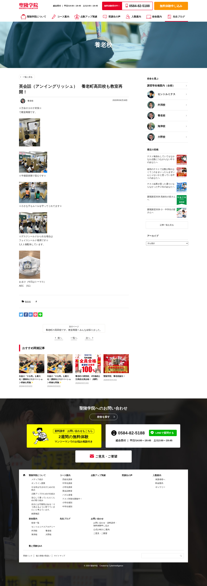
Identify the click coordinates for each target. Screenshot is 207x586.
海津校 (34, 534)
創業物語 (35, 514)
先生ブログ (179, 16)
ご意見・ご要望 (106, 456)
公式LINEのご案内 (101, 529)
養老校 (28, 302)
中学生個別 (67, 506)
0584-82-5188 (131, 433)
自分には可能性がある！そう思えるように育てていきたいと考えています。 (43, 507)
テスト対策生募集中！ (72, 499)
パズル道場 (67, 495)
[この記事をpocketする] (35, 314)
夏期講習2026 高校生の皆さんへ (161, 198)
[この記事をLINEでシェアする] (40, 314)
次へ (88, 338)
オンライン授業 (38, 483)
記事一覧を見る (167, 225)
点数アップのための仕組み (43, 494)
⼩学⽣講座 (67, 487)
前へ (60, 338)
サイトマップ (59, 556)
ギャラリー (160, 487)
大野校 (48, 534)
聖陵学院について (36, 16)
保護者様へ (160, 479)
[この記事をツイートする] (21, 314)
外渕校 (34, 531)
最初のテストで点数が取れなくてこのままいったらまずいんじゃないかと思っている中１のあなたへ (161, 173)
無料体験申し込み (171, 5)
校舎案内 (157, 16)
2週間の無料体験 (74, 436)
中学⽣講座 (67, 483)
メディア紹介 (37, 479)
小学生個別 (67, 502)
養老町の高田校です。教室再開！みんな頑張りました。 (74, 330)
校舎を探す (103, 416)
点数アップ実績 (88, 16)
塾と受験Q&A (35, 546)
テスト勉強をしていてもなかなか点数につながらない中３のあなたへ (161, 159)
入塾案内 (136, 16)
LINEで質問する (164, 432)
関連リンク (27, 556)
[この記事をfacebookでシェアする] (26, 314)
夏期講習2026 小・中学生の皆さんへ (161, 211)
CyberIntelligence (116, 566)
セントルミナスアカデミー (43, 527)
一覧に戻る (28, 77)
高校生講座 (67, 479)
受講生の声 (114, 16)
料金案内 (159, 483)
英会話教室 (67, 491)
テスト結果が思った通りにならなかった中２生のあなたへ (161, 185)
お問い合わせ (97, 518)
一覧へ (74, 338)
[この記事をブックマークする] (31, 314)
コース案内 (63, 16)
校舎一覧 (35, 523)
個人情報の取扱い (43, 556)
